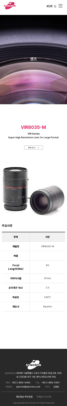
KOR (49, 6)
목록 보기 (31, 147)
